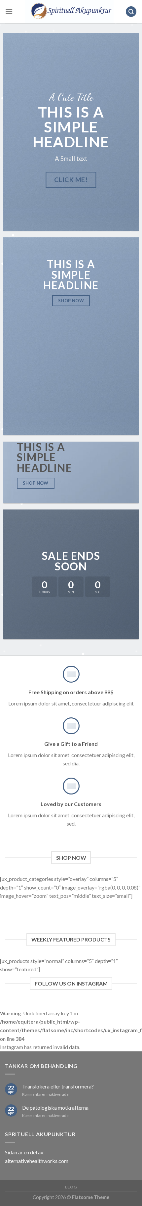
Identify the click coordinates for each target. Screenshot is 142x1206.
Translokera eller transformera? (58, 1086)
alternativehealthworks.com (36, 1161)
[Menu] (9, 11)
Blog (71, 1186)
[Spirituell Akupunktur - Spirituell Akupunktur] (69, 11)
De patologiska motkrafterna (55, 1107)
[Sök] (131, 11)
